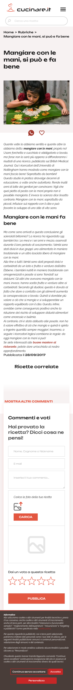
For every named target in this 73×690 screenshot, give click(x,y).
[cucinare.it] (28, 7)
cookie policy (44, 628)
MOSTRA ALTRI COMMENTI (29, 401)
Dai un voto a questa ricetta (31, 572)
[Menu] (63, 10)
